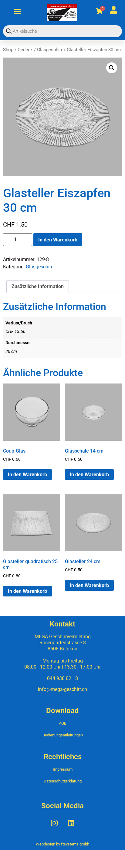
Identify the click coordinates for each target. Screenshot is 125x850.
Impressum (63, 769)
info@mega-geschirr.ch (62, 689)
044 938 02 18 (62, 678)
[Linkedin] (71, 823)
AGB (62, 723)
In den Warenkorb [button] (27, 474)
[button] (17, 11)
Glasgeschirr (49, 49)
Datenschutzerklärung (63, 781)
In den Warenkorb (57, 240)
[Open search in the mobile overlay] (62, 31)
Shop (8, 49)
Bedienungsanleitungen (62, 735)
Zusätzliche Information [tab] (38, 286)
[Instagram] (54, 823)
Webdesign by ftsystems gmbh (62, 844)
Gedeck (25, 49)
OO (95, 11)
